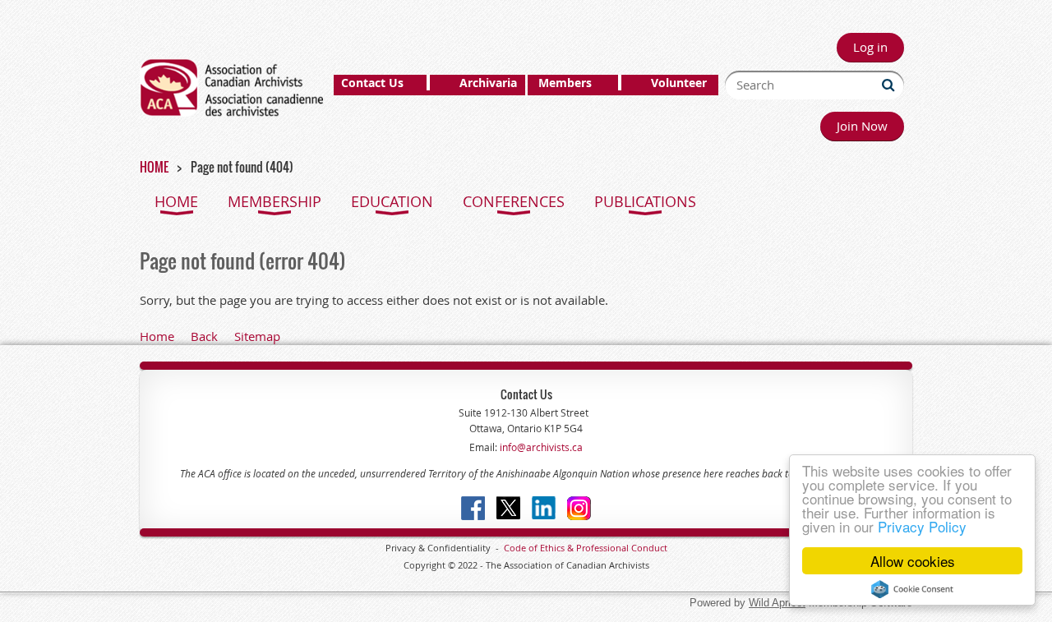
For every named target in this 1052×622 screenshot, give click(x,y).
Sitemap (257, 336)
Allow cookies (912, 561)
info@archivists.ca (540, 447)
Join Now (862, 125)
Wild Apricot (777, 603)
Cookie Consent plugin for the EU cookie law (912, 589)
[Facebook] (473, 508)
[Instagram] (579, 508)
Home (157, 336)
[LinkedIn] (544, 508)
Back (204, 336)
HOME (154, 167)
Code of (522, 547)
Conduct (648, 547)
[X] (508, 508)
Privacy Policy (922, 526)
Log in (870, 47)
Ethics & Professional (584, 547)
